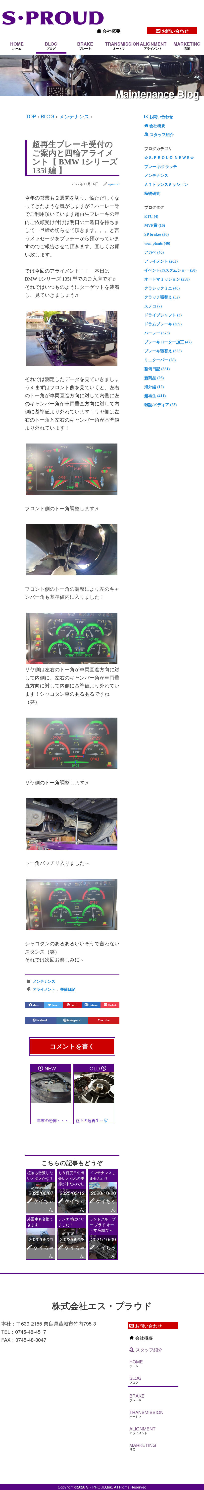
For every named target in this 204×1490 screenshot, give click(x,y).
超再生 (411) (155, 396)
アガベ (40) (154, 252)
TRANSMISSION (119, 46)
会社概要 (110, 31)
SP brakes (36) (156, 234)
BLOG (51, 46)
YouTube (103, 1020)
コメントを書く (72, 1046)
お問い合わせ (174, 31)
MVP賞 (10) (154, 225)
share (36, 1005)
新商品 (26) (154, 378)
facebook (42, 1020)
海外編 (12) (154, 387)
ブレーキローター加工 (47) (168, 342)
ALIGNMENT (153, 46)
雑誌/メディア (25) (160, 405)
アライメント (44, 989)
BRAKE (85, 46)
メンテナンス (74, 116)
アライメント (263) (161, 261)
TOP (31, 116)
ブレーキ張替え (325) (163, 351)
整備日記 (67, 989)
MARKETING (187, 46)
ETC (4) (151, 216)
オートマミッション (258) (167, 279)
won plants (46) (157, 243)
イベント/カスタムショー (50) (170, 270)
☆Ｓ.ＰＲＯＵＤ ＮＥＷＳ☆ (169, 157)
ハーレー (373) (157, 333)
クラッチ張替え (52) (162, 297)
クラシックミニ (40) (162, 288)
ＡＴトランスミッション (166, 184)
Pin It (74, 1005)
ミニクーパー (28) (160, 360)
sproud (113, 184)
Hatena (93, 1005)
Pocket (111, 1005)
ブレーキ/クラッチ (160, 166)
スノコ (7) (153, 306)
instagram (73, 1020)
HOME (17, 46)
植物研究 (152, 193)
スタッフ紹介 (161, 135)
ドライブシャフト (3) (163, 315)
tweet (54, 1005)
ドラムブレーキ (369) (163, 324)
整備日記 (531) (157, 369)
